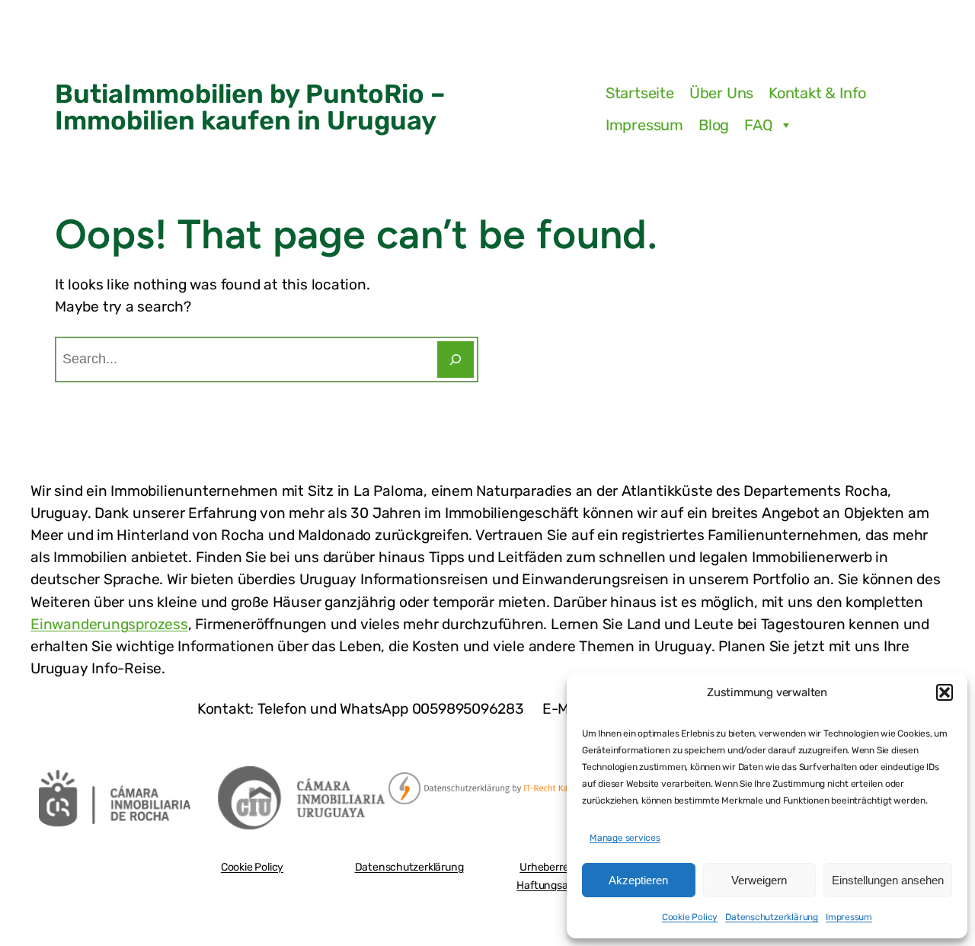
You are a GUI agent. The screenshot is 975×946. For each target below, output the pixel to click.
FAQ (758, 125)
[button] (944, 692)
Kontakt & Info (817, 93)
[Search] (455, 359)
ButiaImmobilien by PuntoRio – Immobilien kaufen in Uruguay (250, 107)
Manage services (625, 838)
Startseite (640, 93)
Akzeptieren (638, 880)
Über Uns (721, 93)
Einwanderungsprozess (109, 624)
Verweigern (759, 880)
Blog (713, 125)
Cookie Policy (690, 917)
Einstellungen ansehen (888, 880)
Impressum (849, 917)
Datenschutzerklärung (771, 917)
